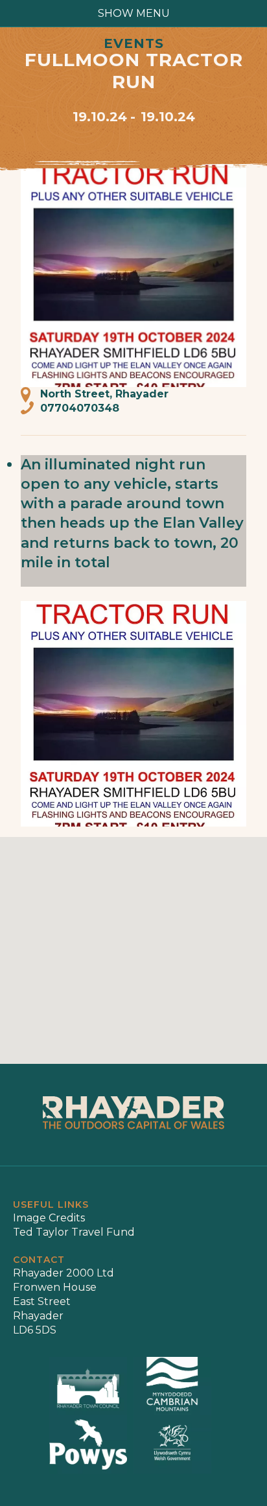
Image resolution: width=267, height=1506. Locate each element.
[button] (133, 943)
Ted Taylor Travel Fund (74, 1232)
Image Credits (49, 1218)
